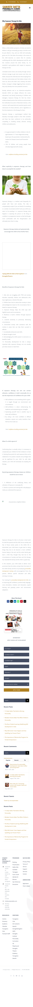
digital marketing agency (19, 972)
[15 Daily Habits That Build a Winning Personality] (7, 775)
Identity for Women (15, 878)
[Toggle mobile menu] (30, 8)
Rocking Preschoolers (16, 863)
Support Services (25, 870)
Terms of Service (25, 865)
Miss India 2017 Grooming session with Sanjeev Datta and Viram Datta (18, 785)
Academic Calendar (4, 925)
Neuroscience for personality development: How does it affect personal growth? (18, 766)
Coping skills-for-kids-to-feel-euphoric (13, 273)
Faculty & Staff (6, 933)
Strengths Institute (15, 935)
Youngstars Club (5, 930)
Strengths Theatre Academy (15, 951)
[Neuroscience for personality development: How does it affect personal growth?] (7, 765)
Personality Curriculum (15, 940)
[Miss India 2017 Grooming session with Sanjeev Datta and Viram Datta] (7, 784)
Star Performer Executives (16, 883)
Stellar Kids (15, 867)
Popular (8, 760)
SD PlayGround (16, 945)
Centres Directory (4, 920)
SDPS (14, 931)
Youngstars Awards (15, 957)
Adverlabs (11, 972)
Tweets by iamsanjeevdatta (11, 800)
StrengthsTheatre (7, 276)
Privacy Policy (26, 861)
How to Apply (26, 886)
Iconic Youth (16, 874)
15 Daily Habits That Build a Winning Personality (17, 775)
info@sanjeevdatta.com (7, 901)
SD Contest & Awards (16, 925)
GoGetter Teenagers (15, 871)
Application (26, 883)
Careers (25, 874)
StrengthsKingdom (16, 929)
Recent (16, 760)
